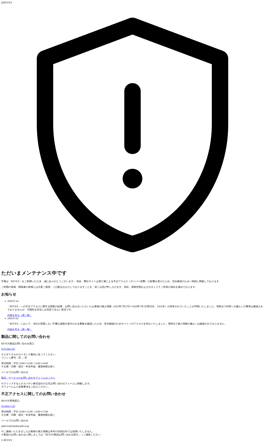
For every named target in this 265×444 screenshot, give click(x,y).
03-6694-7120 (8, 406)
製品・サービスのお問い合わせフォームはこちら (28, 378)
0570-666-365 (8, 349)
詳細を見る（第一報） (19, 329)
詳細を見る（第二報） (19, 315)
